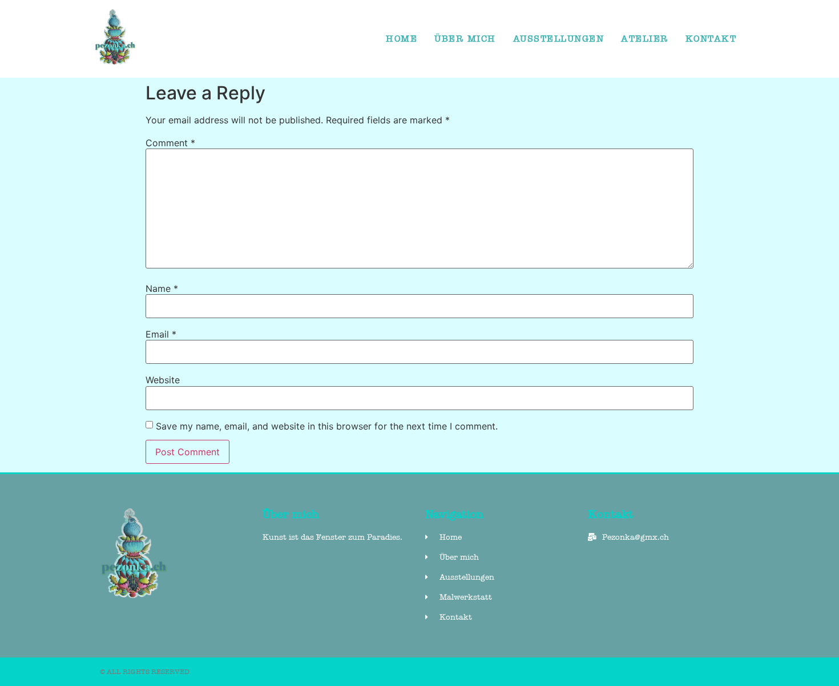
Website (163, 379)
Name (162, 288)
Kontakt (711, 38)
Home (401, 38)
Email (161, 334)
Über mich (465, 38)
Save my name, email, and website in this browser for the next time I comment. (327, 426)
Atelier (644, 38)
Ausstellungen (558, 38)
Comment (170, 142)
